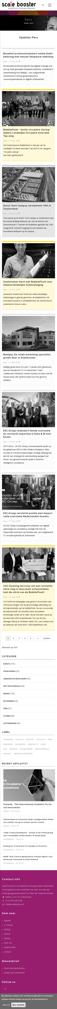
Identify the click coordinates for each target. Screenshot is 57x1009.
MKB (50, 739)
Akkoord (6, 1005)
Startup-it (33, 744)
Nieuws (7, 938)
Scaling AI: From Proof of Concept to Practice (25, 846)
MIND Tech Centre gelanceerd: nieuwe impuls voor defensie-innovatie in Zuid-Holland (28, 858)
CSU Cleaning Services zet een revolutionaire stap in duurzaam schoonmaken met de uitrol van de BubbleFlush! (28, 589)
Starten (7, 934)
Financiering (9, 671)
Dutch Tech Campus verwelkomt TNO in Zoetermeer (27, 207)
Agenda (7, 920)
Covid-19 (19, 739)
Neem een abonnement (14, 968)
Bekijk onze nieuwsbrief (14, 972)
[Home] (19, 5)
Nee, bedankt (18, 1005)
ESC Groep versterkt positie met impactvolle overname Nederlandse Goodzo (28, 515)
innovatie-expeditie (23, 754)
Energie (13, 749)
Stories (7, 716)
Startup (30, 739)
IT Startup (8, 925)
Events (6, 664)
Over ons (8, 943)
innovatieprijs (42, 749)
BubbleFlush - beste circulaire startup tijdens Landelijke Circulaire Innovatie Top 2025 (26, 132)
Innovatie (7, 744)
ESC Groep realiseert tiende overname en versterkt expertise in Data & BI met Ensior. (27, 433)
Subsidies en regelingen (15, 679)
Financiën (8, 739)
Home (26, 23)
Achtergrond (9, 723)
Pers (5, 61)
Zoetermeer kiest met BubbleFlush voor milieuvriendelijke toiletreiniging (27, 283)
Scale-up (41, 739)
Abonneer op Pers (9, 647)
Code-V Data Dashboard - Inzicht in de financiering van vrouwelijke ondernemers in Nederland (28, 834)
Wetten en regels (12, 686)
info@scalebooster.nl (14, 904)
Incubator (20, 744)
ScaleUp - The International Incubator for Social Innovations (27, 806)
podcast (7, 754)
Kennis (6, 694)
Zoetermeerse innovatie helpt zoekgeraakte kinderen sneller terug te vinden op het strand (28, 821)
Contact (7, 952)
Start (43, 744)
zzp (5, 749)
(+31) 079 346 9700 (14, 900)
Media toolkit (9, 947)
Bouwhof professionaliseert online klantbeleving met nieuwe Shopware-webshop (28, 55)
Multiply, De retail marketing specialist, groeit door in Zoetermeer (27, 356)
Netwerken (8, 701)
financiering (26, 749)
